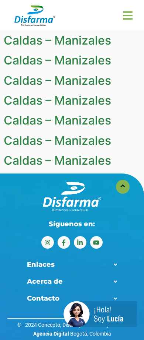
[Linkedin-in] (80, 242)
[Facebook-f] (64, 242)
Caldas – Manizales (57, 40)
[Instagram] (47, 242)
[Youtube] (96, 242)
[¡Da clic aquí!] (100, 315)
